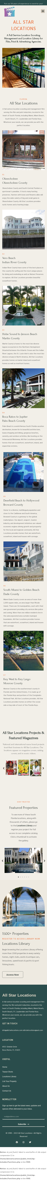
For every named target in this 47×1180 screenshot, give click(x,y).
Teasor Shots (7, 1072)
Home (4, 1067)
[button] (43, 11)
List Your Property (9, 1081)
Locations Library (25, 825)
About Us (6, 1086)
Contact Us (6, 1091)
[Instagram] (23, 1142)
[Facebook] (17, 1142)
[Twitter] (30, 1142)
